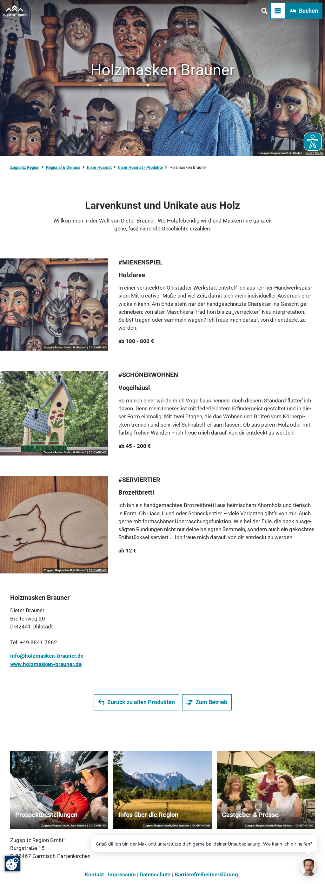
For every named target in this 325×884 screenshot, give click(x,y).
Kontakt (94, 874)
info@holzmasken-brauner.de (46, 656)
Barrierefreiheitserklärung (206, 874)
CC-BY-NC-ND (98, 347)
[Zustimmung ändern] (12, 863)
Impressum (122, 874)
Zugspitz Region (24, 167)
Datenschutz (155, 874)
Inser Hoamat (99, 167)
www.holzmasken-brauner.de (46, 664)
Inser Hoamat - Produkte (140, 167)
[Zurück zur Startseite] (15, 11)
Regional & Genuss (63, 167)
